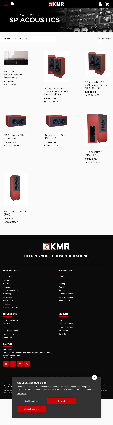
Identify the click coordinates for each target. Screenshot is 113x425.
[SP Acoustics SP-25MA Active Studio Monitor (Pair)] (56, 66)
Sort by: (13, 39)
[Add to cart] (24, 62)
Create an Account (66, 324)
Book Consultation (10, 320)
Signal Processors (10, 290)
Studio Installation (66, 294)
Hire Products (8, 334)
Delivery (62, 284)
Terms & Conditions (66, 297)
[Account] (100, 4)
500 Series (7, 277)
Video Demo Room (10, 331)
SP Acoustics (35, 15)
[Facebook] (13, 364)
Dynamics (7, 280)
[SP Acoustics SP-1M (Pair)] (16, 189)
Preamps (6, 287)
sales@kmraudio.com (11, 355)
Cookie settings (31, 401)
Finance (62, 280)
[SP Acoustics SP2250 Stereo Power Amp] (16, 58)
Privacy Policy (64, 301)
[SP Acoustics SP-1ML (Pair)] (56, 120)
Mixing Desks (8, 301)
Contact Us (7, 337)
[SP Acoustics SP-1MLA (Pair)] (16, 120)
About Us (6, 324)
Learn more (21, 393)
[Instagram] (6, 364)
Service (62, 277)
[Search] (13, 4)
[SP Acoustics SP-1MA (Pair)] (97, 128)
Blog (5, 327)
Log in (61, 320)
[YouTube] (20, 364)
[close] (94, 377)
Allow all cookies (31, 409)
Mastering (7, 294)
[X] (27, 364)
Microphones (8, 297)
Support (62, 290)
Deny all (61, 401)
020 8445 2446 (9, 357)
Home (12, 15)
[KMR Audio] (56, 4)
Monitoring (7, 304)
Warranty (62, 287)
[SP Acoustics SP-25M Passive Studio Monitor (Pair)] (97, 63)
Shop (22, 15)
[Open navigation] (6, 4)
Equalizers (7, 284)
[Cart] (107, 4)
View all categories (10, 307)
